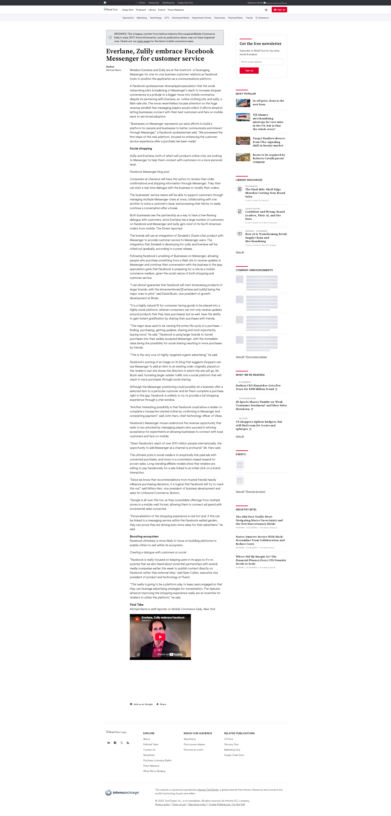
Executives (219, 17)
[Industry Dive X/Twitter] (121, 743)
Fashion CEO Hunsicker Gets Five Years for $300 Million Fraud (258, 387)
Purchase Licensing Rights (157, 760)
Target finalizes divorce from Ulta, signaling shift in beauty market (269, 142)
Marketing (142, 17)
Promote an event (255, 491)
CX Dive (142, 3)
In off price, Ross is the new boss (268, 102)
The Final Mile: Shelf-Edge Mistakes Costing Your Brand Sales (265, 193)
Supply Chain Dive (185, 3)
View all (240, 252)
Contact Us (149, 749)
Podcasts (141, 9)
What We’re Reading (154, 771)
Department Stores (201, 17)
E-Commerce (262, 17)
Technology (156, 17)
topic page (143, 41)
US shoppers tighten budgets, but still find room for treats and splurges (259, 425)
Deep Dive (127, 9)
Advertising (190, 738)
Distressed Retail (180, 17)
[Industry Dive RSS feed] (128, 743)
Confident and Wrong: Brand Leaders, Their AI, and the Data (265, 215)
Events (161, 9)
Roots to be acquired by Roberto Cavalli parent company (269, 158)
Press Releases (176, 9)
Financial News (235, 17)
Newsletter (149, 755)
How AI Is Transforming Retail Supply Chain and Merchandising (266, 237)
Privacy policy (162, 804)
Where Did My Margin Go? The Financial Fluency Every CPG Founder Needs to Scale (261, 560)
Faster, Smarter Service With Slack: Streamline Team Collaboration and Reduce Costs (260, 540)
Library (152, 9)
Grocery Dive (154, 3)
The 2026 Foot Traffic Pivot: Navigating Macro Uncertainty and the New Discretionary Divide (259, 520)
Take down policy (197, 804)
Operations (128, 17)
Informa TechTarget (208, 789)
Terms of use (179, 804)
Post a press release (256, 356)
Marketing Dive (168, 3)
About (146, 738)
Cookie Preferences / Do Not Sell (227, 804)
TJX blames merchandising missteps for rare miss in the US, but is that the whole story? (268, 122)
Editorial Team (150, 744)
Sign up (281, 9)
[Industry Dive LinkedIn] (108, 743)
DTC (167, 17)
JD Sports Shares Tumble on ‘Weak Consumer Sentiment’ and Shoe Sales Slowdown (261, 405)
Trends (249, 17)
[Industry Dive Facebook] (115, 743)
